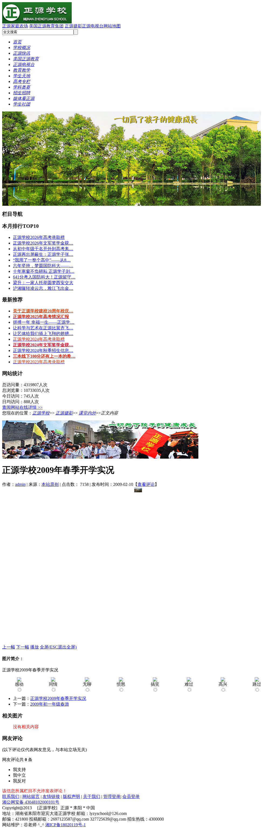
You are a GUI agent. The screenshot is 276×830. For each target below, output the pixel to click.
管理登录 (111, 796)
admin (20, 484)
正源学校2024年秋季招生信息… (43, 350)
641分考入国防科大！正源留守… (44, 277)
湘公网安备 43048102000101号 (30, 802)
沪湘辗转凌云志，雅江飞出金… (43, 288)
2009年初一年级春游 (49, 704)
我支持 (19, 769)
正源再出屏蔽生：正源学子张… (43, 254)
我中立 (19, 775)
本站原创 (50, 484)
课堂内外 (87, 413)
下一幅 (22, 647)
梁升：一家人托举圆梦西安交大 (43, 282)
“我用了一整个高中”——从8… (42, 260)
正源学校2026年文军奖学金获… (43, 243)
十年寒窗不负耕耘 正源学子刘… (43, 271)
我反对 (19, 781)
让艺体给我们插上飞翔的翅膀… (43, 333)
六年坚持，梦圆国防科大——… (43, 265)
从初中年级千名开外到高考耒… (43, 248)
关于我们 (91, 796)
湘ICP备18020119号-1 (65, 824)
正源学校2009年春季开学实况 (58, 698)
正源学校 (41, 413)
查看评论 (146, 484)
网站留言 (31, 796)
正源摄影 (73, 26)
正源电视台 (93, 26)
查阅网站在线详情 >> (22, 407)
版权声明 (71, 796)
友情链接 (51, 796)
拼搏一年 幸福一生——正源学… (43, 322)
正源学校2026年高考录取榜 (39, 237)
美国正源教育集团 (46, 26)
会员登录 (131, 796)
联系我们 (10, 796)
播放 (34, 647)
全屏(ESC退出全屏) (58, 647)
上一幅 (8, 647)
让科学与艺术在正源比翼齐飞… (43, 328)
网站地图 (112, 26)
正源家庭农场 (15, 26)
